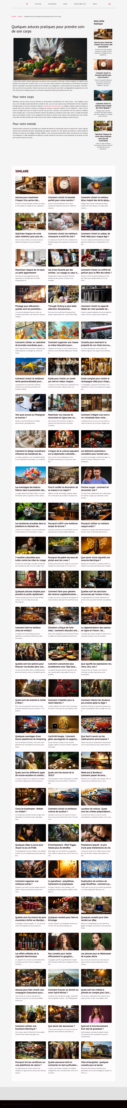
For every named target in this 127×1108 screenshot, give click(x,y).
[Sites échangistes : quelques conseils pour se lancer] (96, 1050)
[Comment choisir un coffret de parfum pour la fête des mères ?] (96, 258)
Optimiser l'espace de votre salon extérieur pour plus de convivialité (103, 137)
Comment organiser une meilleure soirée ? (26, 882)
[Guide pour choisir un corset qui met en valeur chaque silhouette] (63, 366)
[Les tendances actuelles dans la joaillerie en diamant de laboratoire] (30, 511)
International (52, 4)
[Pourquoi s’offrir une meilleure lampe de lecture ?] (63, 511)
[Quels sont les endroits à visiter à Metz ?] (30, 688)
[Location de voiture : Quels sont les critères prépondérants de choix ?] (96, 796)
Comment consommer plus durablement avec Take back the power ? (61, 666)
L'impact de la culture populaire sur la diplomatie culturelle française (63, 453)
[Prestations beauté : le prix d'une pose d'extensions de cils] (96, 833)
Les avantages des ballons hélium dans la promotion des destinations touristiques (29, 490)
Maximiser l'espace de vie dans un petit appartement (30, 271)
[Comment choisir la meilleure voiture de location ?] (63, 796)
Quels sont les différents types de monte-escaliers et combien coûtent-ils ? (30, 775)
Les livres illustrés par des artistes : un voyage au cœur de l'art (63, 272)
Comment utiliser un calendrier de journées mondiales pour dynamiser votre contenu (30, 345)
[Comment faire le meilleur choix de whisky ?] (30, 615)
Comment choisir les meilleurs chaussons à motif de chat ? (62, 235)
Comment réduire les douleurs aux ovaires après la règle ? (95, 701)
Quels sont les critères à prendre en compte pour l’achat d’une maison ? (96, 992)
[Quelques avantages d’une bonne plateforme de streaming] (30, 724)
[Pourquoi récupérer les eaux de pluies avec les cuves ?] (63, 545)
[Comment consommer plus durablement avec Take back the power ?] (63, 651)
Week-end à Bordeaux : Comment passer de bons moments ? (93, 775)
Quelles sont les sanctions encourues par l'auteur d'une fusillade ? (94, 594)
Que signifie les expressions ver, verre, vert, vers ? (96, 665)
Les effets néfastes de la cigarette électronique (27, 955)
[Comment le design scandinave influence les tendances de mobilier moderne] (30, 439)
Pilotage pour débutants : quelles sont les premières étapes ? (27, 309)
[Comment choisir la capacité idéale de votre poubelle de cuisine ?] (96, 294)
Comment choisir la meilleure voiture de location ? (62, 810)
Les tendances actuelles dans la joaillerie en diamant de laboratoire (30, 526)
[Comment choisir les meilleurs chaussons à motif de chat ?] (63, 221)
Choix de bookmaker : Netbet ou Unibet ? (29, 810)
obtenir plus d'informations (52, 106)
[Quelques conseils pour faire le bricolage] (63, 905)
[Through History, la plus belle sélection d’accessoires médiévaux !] (63, 294)
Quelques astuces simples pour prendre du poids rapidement (30, 593)
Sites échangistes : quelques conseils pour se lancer (94, 1063)
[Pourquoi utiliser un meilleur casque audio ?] (96, 511)
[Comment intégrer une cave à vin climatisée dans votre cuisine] (96, 402)
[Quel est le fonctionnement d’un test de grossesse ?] (96, 1014)
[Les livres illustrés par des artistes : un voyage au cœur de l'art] (63, 258)
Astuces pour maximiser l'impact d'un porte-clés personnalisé (103, 44)
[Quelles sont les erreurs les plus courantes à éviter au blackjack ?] (30, 905)
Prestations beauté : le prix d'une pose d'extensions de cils (96, 846)
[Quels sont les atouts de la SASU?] (63, 760)
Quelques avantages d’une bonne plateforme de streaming (30, 737)
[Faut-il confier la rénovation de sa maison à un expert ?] (63, 475)
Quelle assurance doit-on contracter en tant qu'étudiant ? (62, 1065)
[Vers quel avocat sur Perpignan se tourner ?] (30, 402)
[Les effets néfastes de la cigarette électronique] (30, 941)
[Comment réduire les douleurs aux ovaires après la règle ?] (96, 688)
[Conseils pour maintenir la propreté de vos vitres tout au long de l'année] (96, 330)
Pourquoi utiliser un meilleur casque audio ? (95, 525)
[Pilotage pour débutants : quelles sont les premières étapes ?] (30, 294)
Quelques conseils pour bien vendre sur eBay (94, 919)
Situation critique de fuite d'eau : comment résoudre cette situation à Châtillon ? (63, 630)
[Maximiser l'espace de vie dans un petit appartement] (30, 258)
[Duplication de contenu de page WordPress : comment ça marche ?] (96, 869)
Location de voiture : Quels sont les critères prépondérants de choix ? (96, 811)
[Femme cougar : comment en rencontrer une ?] (96, 475)
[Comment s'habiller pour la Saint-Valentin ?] (63, 688)
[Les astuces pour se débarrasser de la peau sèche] (96, 941)
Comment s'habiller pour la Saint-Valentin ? (61, 701)
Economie (38, 4)
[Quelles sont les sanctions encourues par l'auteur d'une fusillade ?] (96, 579)
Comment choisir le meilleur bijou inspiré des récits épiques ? (103, 105)
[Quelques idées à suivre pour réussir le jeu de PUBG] (30, 833)
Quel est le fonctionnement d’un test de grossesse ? (94, 1027)
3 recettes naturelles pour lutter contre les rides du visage (30, 559)
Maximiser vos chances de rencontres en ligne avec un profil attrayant (61, 417)
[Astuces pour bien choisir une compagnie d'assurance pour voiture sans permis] (30, 977)
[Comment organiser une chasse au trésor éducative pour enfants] (63, 330)
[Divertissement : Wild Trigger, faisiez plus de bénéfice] (63, 833)
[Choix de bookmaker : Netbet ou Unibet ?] (30, 796)
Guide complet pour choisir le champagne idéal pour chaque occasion (95, 381)
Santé (65, 4)
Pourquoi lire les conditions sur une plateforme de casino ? (30, 1063)
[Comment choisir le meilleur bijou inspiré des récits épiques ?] (103, 95)
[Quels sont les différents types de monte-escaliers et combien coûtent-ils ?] (30, 760)
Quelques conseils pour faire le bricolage (63, 919)
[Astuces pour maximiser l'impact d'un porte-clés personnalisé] (103, 34)
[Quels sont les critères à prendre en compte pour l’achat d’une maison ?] (96, 977)
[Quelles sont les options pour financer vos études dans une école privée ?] (30, 651)
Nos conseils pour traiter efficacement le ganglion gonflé (60, 956)
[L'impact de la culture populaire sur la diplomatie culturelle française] (63, 439)
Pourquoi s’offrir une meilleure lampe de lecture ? (63, 525)
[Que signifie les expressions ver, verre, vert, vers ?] (96, 651)
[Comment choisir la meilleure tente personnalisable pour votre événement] (30, 366)
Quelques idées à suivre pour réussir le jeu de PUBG (29, 846)
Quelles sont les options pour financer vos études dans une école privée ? (29, 666)
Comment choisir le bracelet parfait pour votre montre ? (103, 75)
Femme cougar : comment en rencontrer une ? (95, 488)
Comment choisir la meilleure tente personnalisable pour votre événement (29, 381)
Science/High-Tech (80, 4)
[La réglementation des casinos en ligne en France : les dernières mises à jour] (96, 615)
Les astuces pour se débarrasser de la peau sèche (96, 955)
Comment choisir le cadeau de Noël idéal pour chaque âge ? (95, 235)
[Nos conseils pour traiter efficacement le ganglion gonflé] (63, 941)
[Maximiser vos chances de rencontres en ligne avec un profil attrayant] (63, 402)
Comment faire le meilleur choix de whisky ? (28, 629)
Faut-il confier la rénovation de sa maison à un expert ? (63, 488)
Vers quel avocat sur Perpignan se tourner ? (30, 416)
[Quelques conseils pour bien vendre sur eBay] (96, 905)
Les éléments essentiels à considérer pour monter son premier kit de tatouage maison (96, 453)
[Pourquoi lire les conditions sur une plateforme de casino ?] (30, 1050)
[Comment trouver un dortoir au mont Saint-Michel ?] (63, 977)
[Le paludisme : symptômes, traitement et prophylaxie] (63, 869)
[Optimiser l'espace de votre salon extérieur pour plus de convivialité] (103, 126)
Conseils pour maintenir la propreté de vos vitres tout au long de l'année (95, 345)
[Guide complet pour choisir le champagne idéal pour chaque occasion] (96, 366)
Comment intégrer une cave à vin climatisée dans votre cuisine (95, 417)
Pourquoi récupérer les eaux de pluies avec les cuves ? (63, 559)
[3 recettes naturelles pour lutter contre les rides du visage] (30, 545)
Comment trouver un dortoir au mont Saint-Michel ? (63, 991)
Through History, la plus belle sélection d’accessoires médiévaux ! (62, 309)
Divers (95, 4)
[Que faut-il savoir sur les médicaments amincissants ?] (96, 724)
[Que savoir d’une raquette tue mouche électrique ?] (96, 545)
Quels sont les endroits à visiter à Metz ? (30, 701)
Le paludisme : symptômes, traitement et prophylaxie (61, 882)
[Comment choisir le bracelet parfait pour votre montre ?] (103, 64)
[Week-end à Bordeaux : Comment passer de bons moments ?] (96, 760)
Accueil (14, 16)
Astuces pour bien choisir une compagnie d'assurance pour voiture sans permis (29, 992)
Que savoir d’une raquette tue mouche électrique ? (95, 559)
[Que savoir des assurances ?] (63, 1014)
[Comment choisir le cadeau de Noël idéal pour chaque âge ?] (96, 221)
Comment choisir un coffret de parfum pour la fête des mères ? (96, 271)
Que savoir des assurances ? (61, 1026)
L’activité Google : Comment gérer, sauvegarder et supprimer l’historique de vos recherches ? (63, 739)
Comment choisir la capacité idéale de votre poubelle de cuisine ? (94, 309)
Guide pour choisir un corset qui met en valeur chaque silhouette (61, 381)
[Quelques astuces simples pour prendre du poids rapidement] (30, 579)
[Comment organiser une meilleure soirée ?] (30, 869)
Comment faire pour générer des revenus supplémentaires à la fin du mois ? (63, 594)
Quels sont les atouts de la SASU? (61, 774)
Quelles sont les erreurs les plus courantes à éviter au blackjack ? (30, 920)
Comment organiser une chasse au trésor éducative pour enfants (63, 345)
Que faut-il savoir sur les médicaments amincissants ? (95, 737)
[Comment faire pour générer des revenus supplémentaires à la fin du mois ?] (63, 579)
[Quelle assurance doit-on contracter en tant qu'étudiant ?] (63, 1050)
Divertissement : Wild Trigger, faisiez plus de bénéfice (62, 846)
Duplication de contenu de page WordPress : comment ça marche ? (95, 884)
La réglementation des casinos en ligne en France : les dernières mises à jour (96, 630)
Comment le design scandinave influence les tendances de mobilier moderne (30, 453)
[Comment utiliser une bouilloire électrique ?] (30, 1014)
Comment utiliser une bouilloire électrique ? (26, 1027)
